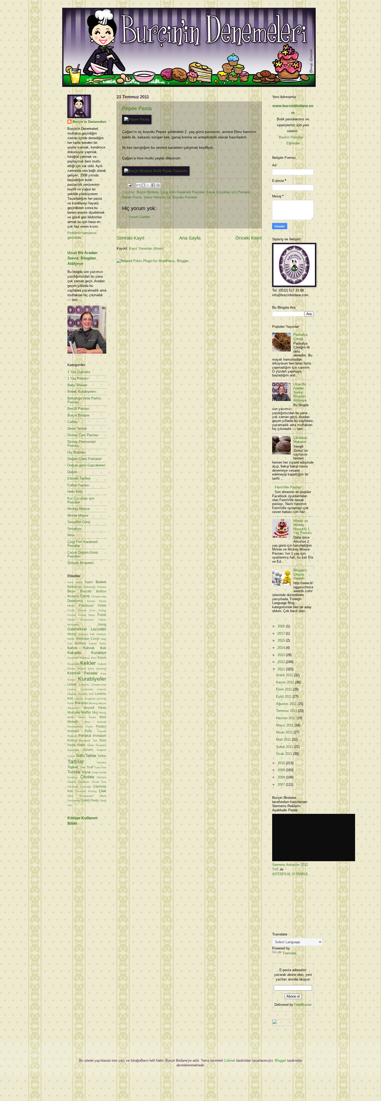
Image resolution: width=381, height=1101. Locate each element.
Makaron (81, 703)
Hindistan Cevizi (88, 638)
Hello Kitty (75, 492)
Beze (71, 591)
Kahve (72, 648)
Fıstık (101, 615)
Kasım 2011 (285, 682)
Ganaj (102, 624)
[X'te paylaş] (148, 185)
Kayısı (102, 657)
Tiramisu (101, 762)
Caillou (72, 422)
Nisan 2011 (285, 732)
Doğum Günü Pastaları (84, 459)
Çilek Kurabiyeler (80, 795)
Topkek (72, 767)
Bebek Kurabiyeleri (81, 391)
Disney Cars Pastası (82, 435)
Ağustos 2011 (287, 704)
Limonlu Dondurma (80, 689)
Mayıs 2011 (285, 725)
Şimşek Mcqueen (80, 563)
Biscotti (85, 591)
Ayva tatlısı (74, 582)
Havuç (71, 634)
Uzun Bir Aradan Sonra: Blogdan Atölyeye (82, 258)
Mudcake (73, 712)
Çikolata (87, 777)
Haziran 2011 (286, 718)
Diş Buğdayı (76, 452)
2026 (282, 626)
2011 (282, 669)
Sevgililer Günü (78, 522)
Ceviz (85, 596)
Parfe (89, 726)
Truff (90, 767)
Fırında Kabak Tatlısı (81, 615)
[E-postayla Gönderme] (129, 185)
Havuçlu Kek (87, 634)
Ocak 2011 (284, 754)
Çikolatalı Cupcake (79, 786)
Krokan (71, 679)
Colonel (229, 1060)
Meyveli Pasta (94, 707)
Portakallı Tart (88, 740)
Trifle (83, 767)
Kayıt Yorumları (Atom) (146, 248)
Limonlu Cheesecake (92, 684)
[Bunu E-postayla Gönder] (138, 185)
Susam (88, 749)
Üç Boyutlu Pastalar (182, 197)
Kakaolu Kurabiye (86, 652)
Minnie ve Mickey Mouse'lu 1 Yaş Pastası (302, 527)
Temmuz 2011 (287, 711)
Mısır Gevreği (96, 721)
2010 (282, 763)
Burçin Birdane (148, 192)
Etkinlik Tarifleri (78, 478)
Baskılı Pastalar (291, 137)
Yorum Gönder (139, 217)
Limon (71, 684)
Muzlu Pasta (87, 717)
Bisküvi (101, 591)
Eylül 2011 (284, 696)
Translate (290, 953)
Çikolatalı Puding (85, 791)
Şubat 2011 (285, 747)
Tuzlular (74, 772)
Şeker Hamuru (154, 197)
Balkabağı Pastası (95, 586)
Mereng (93, 703)
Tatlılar (75, 761)
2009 (282, 770)
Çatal (94, 772)
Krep (103, 673)
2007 (282, 784)
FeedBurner (303, 1005)
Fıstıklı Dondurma (80, 619)
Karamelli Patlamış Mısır (82, 657)
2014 (282, 648)
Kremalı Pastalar (82, 673)
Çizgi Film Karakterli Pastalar (182, 192)
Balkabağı (74, 586)
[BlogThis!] (143, 185)
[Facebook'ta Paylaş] (153, 185)
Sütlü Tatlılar (86, 755)
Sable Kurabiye (96, 745)
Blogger (280, 1060)
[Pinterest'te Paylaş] (158, 185)
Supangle (73, 749)
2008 (282, 777)
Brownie (73, 596)
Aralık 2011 (285, 675)
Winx (71, 535)
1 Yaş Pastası (78, 378)
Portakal (85, 736)
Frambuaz (86, 605)
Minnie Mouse (77, 515)
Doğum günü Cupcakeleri (86, 465)
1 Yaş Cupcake (78, 372)
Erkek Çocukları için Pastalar (228, 192)
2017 (282, 633)
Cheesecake (98, 596)
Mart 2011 (284, 739)
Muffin (86, 712)
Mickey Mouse (78, 509)
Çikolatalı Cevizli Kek (92, 781)
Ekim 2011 (284, 689)
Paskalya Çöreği (300, 336)
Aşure (89, 582)
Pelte (88, 731)
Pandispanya (75, 726)
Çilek (102, 791)
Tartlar (101, 755)
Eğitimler (293, 143)
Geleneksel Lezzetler (86, 629)
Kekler (88, 663)
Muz (95, 712)
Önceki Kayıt (248, 238)
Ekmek (91, 601)
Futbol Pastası (78, 485)
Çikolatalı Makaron (300, 440)
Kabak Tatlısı (97, 643)
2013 (282, 655)
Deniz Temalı (77, 428)
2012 (282, 662)
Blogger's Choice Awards (300, 574)
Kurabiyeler (92, 679)
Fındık (102, 605)
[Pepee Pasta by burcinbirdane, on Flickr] (136, 119)
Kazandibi (73, 664)
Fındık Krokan (77, 610)
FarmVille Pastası (288, 487)
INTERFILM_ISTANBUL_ (291, 874)
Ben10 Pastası (78, 409)
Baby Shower (77, 385)
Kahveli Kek (95, 648)
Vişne (86, 772)
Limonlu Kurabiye (84, 698)
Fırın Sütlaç (98, 610)
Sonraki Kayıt (130, 238)
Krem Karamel (97, 668)
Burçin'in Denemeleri (89, 122)
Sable (81, 745)
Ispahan (80, 643)
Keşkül (82, 668)
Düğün (72, 472)
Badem (101, 582)
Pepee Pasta (137, 108)
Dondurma (75, 601)
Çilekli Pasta (90, 800)
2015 (282, 640)
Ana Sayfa (190, 238)
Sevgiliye (74, 529)
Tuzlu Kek (100, 767)
